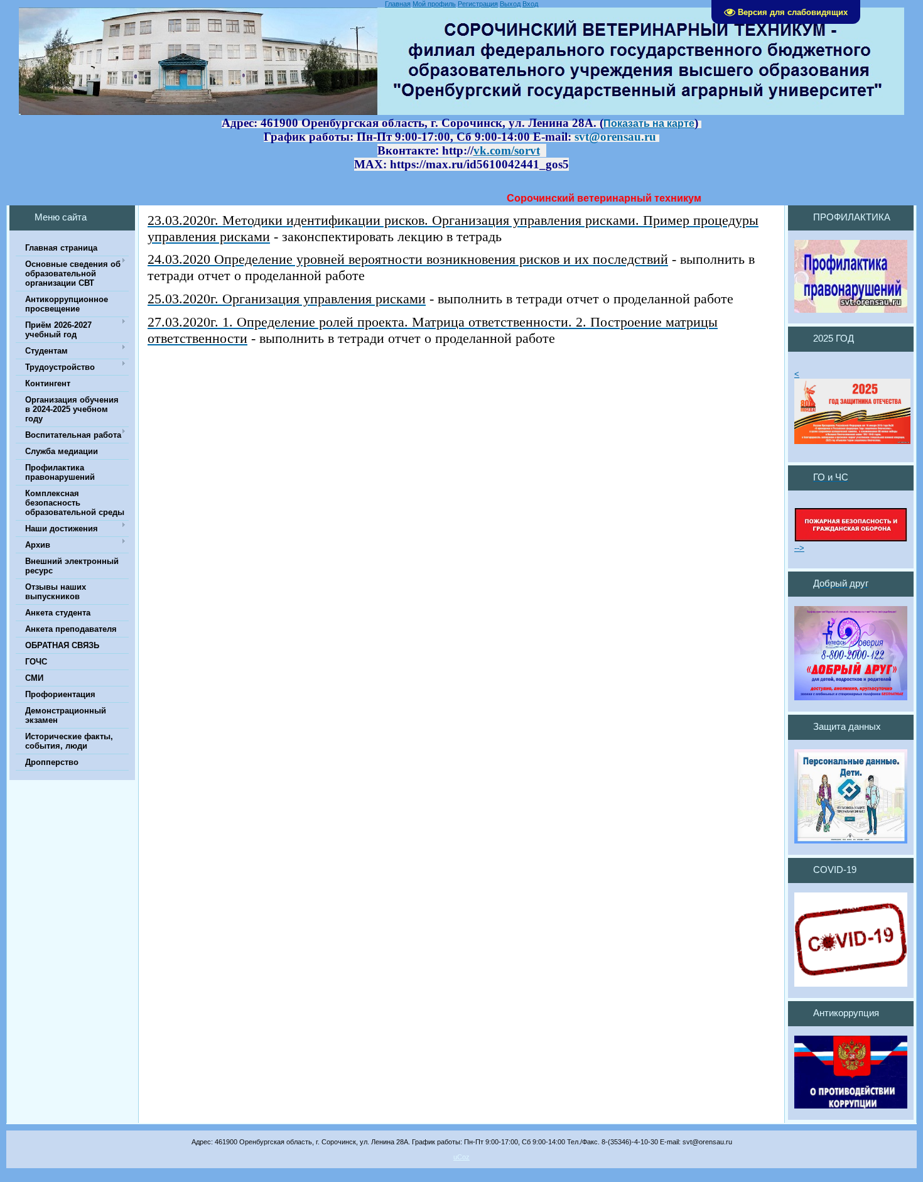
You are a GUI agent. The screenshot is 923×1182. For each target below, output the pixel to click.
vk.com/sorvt (506, 150)
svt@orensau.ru (615, 136)
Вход (530, 4)
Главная (398, 4)
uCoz (461, 1157)
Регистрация (478, 4)
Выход (510, 4)
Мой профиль (434, 4)
